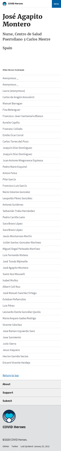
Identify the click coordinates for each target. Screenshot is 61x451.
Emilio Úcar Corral (13, 135)
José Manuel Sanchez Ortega (19, 293)
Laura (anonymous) (14, 91)
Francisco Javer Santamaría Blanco (23, 116)
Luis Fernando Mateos (15, 255)
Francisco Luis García (15, 185)
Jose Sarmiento (12, 337)
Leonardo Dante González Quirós (22, 312)
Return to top (11, 375)
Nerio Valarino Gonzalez (16, 192)
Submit (7, 401)
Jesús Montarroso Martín (17, 236)
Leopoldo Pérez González (17, 198)
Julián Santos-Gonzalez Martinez (22, 242)
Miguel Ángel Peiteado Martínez (21, 249)
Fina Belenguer (11, 110)
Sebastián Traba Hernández (19, 211)
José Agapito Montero (15, 268)
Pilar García (9, 179)
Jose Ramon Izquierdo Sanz (19, 331)
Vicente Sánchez (12, 325)
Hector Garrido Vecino (15, 356)
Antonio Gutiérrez (13, 204)
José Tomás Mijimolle (15, 261)
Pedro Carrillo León (14, 217)
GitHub (6, 446)
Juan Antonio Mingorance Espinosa (23, 160)
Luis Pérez (9, 305)
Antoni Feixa (10, 173)
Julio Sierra (9, 343)
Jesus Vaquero (11, 350)
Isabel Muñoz (10, 280)
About (6, 384)
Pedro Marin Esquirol (15, 167)
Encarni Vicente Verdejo (16, 362)
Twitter (15, 446)
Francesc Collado (12, 129)
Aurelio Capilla (11, 122)
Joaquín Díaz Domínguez (17, 148)
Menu (56, 3)
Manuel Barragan (12, 103)
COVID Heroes (15, 3)
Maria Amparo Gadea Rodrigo (19, 318)
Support (8, 392)
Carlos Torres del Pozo (15, 141)
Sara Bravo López (13, 223)
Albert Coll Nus (11, 286)
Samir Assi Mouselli (14, 274)
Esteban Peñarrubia (14, 299)
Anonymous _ (10, 78)
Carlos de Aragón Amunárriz (18, 97)
